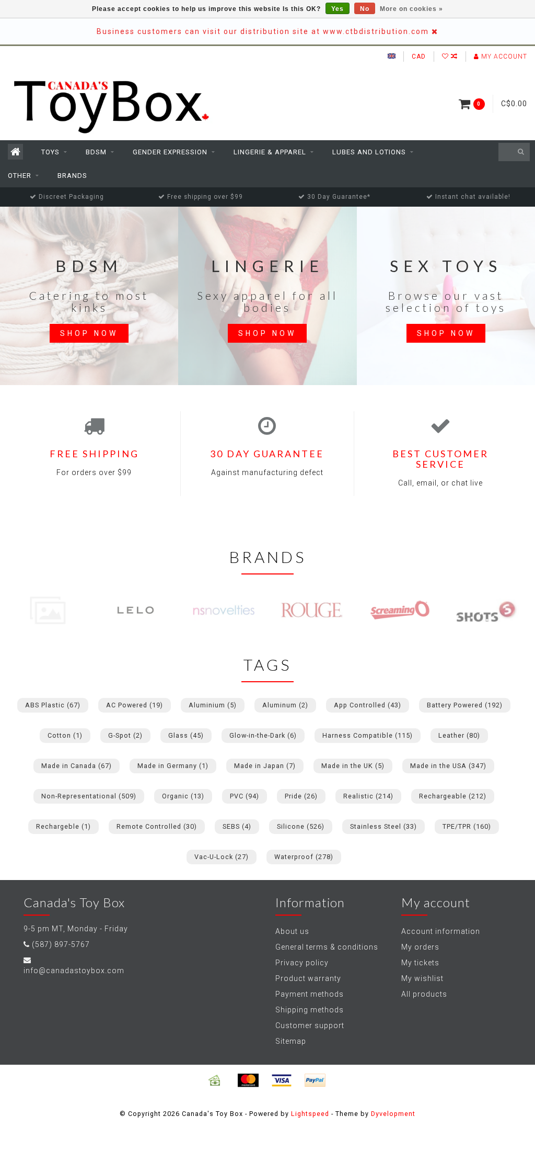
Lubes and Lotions (369, 152)
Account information (440, 931)
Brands (72, 175)
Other (19, 175)
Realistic (368, 796)
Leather (459, 735)
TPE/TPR (467, 826)
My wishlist (422, 978)
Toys (50, 152)
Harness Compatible (367, 735)
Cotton (65, 735)
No (364, 9)
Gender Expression (170, 152)
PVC (244, 796)
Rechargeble (63, 826)
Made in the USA (448, 766)
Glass (186, 735)
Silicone (300, 826)
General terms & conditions (326, 947)
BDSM (96, 152)
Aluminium (213, 705)
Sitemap (290, 1041)
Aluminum (285, 705)
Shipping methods (309, 1010)
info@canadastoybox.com (74, 970)
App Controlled (367, 705)
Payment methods (309, 994)
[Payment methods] (215, 1080)
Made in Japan (265, 766)
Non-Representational (88, 796)
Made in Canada (76, 766)
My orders (420, 947)
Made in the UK (353, 766)
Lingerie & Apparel (270, 152)
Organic (183, 796)
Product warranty (308, 978)
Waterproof (303, 857)
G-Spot (125, 735)
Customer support (309, 1025)
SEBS (237, 826)
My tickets (420, 963)
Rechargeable (452, 796)
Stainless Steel (383, 826)
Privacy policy (302, 963)
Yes (337, 9)
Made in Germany (172, 766)
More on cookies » (411, 9)
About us (292, 931)
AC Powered (134, 705)
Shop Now (89, 333)
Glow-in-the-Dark (263, 735)
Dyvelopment (393, 1114)
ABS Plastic (52, 705)
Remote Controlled (157, 826)
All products (424, 994)
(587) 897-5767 (61, 944)
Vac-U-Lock (221, 857)
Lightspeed (310, 1114)
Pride (301, 796)
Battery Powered (465, 705)
